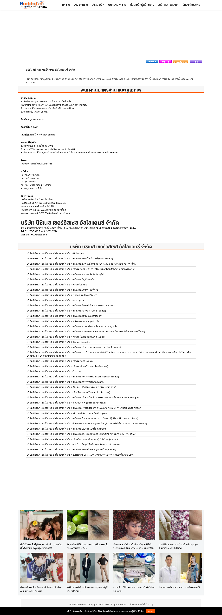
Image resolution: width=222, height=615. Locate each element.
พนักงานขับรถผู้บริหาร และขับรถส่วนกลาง (94, 305)
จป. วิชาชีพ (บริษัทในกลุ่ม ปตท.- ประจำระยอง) (96, 444)
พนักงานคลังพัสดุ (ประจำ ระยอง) (89, 310)
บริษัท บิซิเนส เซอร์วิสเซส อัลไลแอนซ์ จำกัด (111, 246)
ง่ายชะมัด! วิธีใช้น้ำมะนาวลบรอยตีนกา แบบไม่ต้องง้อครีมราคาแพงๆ (87, 546)
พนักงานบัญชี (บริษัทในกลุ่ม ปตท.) (90, 428)
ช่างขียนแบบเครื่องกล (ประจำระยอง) (91, 392)
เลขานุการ (78, 300)
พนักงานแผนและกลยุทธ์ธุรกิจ (88, 316)
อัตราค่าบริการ (191, 4)
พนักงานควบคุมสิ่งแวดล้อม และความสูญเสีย (95, 326)
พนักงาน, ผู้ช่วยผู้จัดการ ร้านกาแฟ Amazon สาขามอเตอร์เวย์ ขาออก (107, 408)
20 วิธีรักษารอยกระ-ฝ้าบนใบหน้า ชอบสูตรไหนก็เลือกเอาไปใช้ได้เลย (178, 546)
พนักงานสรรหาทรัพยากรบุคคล (88, 382)
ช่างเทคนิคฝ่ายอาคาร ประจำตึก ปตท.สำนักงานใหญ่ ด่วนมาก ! (104, 269)
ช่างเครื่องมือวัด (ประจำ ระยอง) (89, 336)
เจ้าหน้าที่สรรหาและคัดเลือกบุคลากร (91, 413)
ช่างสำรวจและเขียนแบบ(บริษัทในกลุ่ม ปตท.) (95, 439)
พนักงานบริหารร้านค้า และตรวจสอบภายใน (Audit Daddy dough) (106, 397)
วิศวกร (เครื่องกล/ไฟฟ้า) (85, 295)
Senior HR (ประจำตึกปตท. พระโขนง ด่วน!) (95, 387)
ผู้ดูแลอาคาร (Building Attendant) (89, 402)
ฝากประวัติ (98, 4)
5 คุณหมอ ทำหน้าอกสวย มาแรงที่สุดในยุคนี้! (179, 587)
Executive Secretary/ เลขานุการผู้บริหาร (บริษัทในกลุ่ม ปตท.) (103, 454)
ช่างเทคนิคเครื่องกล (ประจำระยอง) (90, 366)
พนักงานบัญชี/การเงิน (84, 279)
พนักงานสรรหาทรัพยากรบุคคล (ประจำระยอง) (96, 376)
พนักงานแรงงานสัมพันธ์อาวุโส (88, 274)
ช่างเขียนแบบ (80, 284)
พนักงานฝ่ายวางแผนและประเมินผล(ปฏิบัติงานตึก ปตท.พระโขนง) (105, 418)
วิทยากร (77, 371)
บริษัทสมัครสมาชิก (168, 4)
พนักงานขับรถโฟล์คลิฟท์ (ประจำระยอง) (93, 258)
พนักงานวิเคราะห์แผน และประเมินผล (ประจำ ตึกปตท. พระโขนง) (105, 263)
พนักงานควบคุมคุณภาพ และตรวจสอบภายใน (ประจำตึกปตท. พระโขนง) (109, 331)
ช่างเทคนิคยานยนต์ (83, 361)
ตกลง (150, 611)
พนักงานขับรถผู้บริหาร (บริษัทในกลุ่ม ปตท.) (94, 449)
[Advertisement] (111, 36)
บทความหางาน (117, 4)
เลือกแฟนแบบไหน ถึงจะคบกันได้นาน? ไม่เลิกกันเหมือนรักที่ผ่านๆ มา (40, 589)
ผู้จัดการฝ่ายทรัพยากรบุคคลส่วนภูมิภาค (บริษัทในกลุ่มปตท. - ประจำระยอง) (110, 423)
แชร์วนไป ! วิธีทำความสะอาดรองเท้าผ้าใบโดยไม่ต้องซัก (133, 589)
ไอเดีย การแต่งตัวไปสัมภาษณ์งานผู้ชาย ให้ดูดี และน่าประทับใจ (87, 589)
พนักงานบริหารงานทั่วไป (85, 290)
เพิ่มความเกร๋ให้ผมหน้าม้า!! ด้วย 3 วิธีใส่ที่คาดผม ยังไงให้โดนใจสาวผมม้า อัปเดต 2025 (133, 546)
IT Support (78, 253)
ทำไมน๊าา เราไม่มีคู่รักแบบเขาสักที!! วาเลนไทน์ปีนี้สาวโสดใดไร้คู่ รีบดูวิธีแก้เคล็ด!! (41, 546)
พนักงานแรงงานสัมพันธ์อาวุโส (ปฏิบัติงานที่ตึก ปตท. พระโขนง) (104, 434)
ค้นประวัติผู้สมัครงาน (142, 4)
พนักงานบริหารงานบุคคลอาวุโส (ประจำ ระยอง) (97, 347)
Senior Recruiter (81, 342)
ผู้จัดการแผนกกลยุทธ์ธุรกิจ (86, 321)
